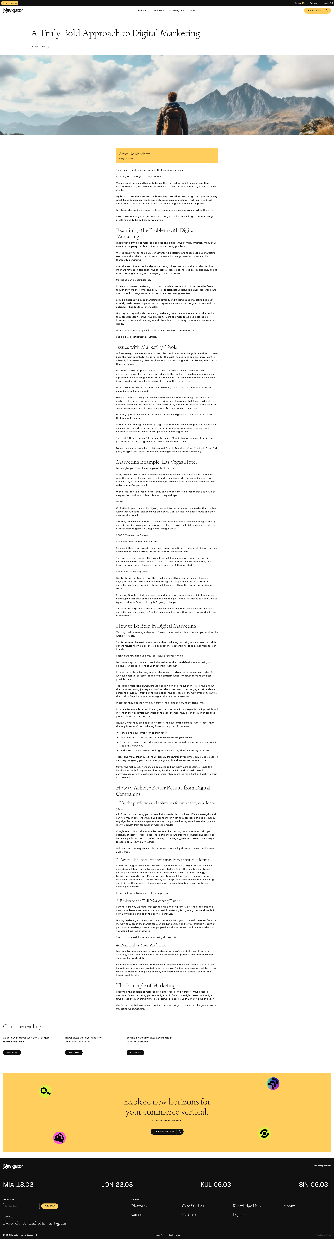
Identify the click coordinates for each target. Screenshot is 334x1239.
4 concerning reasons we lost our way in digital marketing (180, 474)
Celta (328, 1235)
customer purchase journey (186, 722)
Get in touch (123, 1005)
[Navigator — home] (13, 10)
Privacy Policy (159, 1235)
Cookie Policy (174, 1235)
